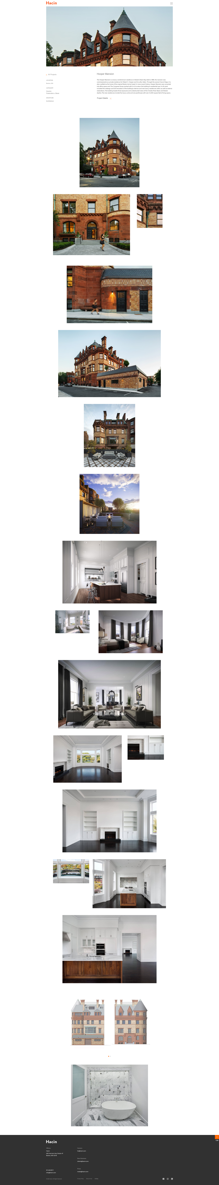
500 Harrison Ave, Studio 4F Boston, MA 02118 (54, 1154)
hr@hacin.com (81, 1151)
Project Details (102, 98)
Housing (48, 91)
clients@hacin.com (83, 1161)
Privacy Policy (80, 1178)
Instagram (168, 1179)
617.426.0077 (50, 1170)
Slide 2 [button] (110, 1056)
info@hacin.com (51, 1172)
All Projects (52, 74)
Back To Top (217, 1137)
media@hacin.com (82, 1171)
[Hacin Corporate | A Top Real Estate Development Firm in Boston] (51, 3)
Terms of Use (89, 1178)
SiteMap (96, 1178)
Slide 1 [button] (108, 1056)
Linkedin (172, 1179)
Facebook (163, 1179)
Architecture (50, 101)
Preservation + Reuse (52, 93)
